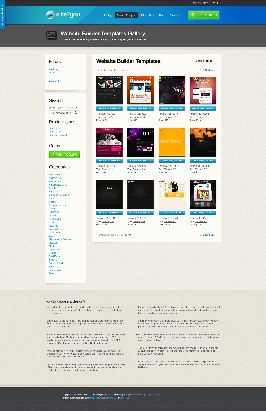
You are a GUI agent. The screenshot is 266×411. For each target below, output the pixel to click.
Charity (52, 202)
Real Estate (54, 256)
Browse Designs (126, 15)
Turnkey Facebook (58, 135)
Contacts (175, 15)
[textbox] (61, 113)
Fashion (53, 215)
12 (118, 235)
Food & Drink (55, 219)
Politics (52, 253)
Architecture (55, 181)
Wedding (53, 69)
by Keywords (58, 107)
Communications (57, 205)
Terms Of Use (111, 398)
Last (213, 70)
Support (195, 3)
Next (207, 70)
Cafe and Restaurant (59, 195)
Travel (52, 273)
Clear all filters (56, 81)
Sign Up (214, 3)
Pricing (108, 15)
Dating (52, 208)
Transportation (56, 270)
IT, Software (54, 232)
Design (52, 72)
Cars (51, 198)
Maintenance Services (60, 239)
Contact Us (124, 398)
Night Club (54, 249)
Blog (161, 15)
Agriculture (54, 174)
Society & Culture (57, 263)
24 (122, 235)
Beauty (52, 188)
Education (54, 212)
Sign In (205, 3)
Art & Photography (58, 185)
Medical (53, 243)
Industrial (53, 226)
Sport (51, 266)
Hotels (52, 222)
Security (53, 260)
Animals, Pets (55, 178)
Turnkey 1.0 (55, 128)
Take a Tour (147, 15)
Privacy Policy (94, 398)
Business (53, 191)
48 (126, 235)
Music (52, 246)
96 (129, 235)
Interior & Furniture (58, 229)
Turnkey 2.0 (55, 131)
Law (51, 236)
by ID (74, 107)
